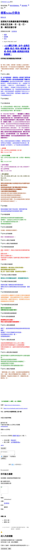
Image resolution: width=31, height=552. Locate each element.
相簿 (5, 34)
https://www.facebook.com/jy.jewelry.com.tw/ (16, 408)
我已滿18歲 (4, 548)
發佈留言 (3, 458)
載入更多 (3, 448)
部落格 (6, 36)
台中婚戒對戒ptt (15, 442)
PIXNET (8, 527)
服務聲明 (18, 529)
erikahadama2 (4, 426)
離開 (9, 548)
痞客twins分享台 (10, 12)
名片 (5, 38)
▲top (2, 445)
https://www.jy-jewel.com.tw (13, 405)
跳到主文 (3, 17)
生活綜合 (14, 31)
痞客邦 (15, 435)
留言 (18, 435)
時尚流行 (13, 440)
